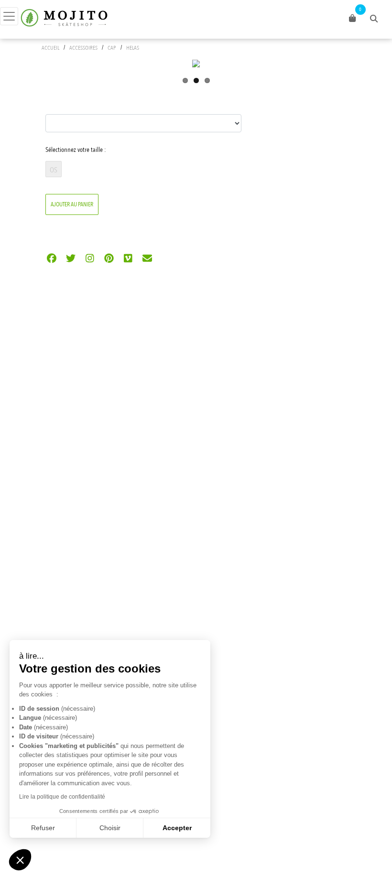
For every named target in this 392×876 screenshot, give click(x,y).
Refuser (43, 828)
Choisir (109, 828)
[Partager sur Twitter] (70, 259)
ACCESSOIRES (83, 48)
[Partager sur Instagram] (90, 259)
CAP (112, 48)
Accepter (177, 828)
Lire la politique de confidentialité (62, 796)
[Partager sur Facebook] (51, 259)
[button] (20, 859)
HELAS (132, 48)
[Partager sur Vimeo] (128, 259)
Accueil (50, 48)
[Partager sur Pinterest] (109, 259)
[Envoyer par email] (147, 259)
